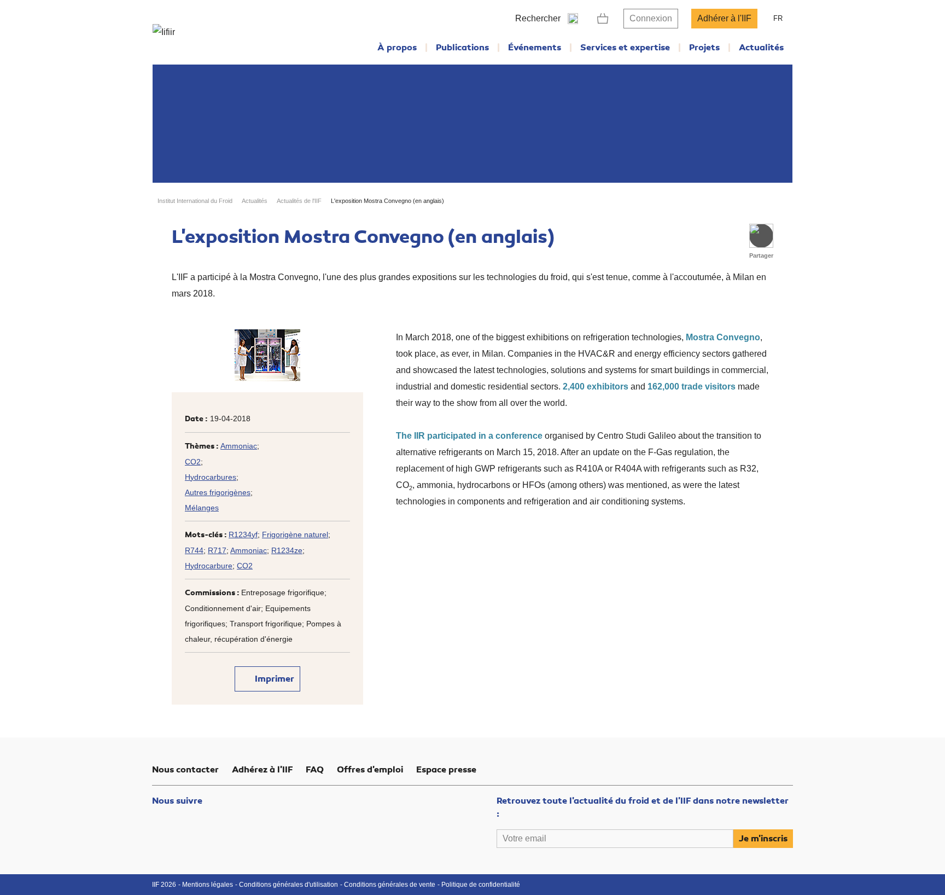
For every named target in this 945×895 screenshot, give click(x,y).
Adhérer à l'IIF (724, 18)
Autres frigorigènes (217, 492)
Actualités (761, 47)
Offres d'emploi (370, 769)
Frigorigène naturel (295, 534)
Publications (462, 47)
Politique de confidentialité (480, 884)
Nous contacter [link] (185, 769)
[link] (603, 18)
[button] (761, 236)
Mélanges (202, 507)
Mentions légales (207, 884)
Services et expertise (625, 47)
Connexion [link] (650, 18)
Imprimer (273, 678)
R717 (217, 550)
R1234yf (243, 534)
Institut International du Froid (195, 200)
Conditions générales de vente (389, 884)
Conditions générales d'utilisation (288, 884)
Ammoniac (238, 445)
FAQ (315, 769)
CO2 (193, 461)
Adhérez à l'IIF (262, 769)
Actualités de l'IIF (299, 200)
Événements (534, 47)
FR (778, 18)
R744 (194, 550)
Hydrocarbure (208, 565)
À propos (397, 47)
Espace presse (446, 769)
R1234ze (286, 550)
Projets (704, 47)
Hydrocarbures (210, 477)
